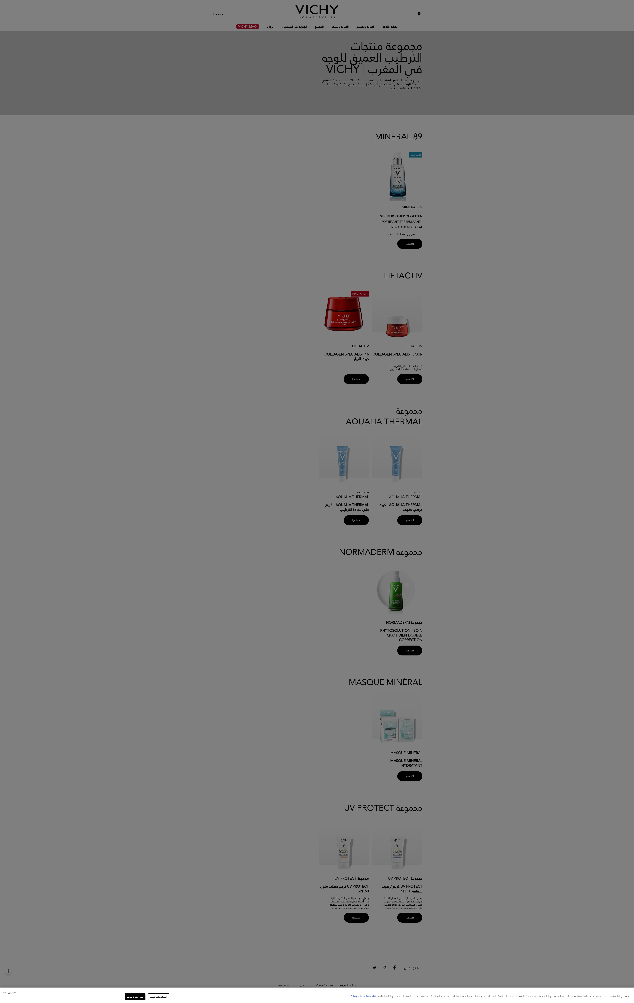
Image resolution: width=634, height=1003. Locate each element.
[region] (317, 995)
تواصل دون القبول (9, 992)
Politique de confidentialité (363, 996)
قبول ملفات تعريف (135, 997)
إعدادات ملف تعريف (158, 997)
